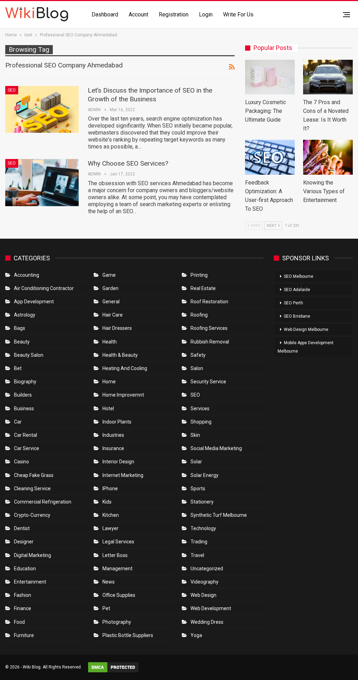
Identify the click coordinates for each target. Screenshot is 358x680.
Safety (198, 355)
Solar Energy (205, 475)
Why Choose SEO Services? (128, 163)
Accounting (26, 275)
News (108, 582)
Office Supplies (118, 595)
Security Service (208, 381)
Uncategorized (207, 568)
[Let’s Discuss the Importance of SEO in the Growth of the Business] (42, 109)
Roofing (199, 315)
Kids (107, 502)
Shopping (201, 422)
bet (18, 368)
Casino (21, 461)
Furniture (24, 635)
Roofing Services (209, 328)
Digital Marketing (32, 555)
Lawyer (110, 528)
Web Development (211, 608)
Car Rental (25, 435)
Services (200, 408)
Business (24, 408)
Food (19, 622)
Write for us (238, 14)
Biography (25, 381)
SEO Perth (293, 303)
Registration (173, 14)
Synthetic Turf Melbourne (219, 515)
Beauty (22, 342)
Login (206, 14)
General (111, 301)
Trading (199, 541)
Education (25, 568)
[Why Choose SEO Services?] (42, 182)
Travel (197, 555)
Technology (203, 528)
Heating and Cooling (124, 368)
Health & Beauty (120, 355)
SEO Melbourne (298, 276)
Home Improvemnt (123, 395)
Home (109, 381)
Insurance (113, 448)
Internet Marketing (122, 475)
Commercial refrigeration (42, 502)
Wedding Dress (207, 622)
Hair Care (112, 315)
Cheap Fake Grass (33, 475)
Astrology (24, 315)
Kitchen (110, 515)
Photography (116, 622)
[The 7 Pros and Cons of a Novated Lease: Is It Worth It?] (328, 77)
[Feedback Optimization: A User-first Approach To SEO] (270, 157)
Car (18, 422)
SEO (12, 90)
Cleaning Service (32, 488)
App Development (34, 301)
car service (26, 448)
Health (109, 342)
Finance (22, 608)
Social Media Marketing (216, 448)
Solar (196, 461)
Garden (110, 288)
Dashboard (105, 14)
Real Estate (203, 288)
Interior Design (118, 461)
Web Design (203, 595)
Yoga (196, 635)
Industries (113, 435)
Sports (198, 488)
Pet (106, 608)
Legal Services (118, 541)
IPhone (110, 488)
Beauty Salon (28, 355)
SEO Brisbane (297, 316)
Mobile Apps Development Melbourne (306, 347)
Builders (23, 395)
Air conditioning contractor (44, 288)
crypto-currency (32, 515)
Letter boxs (115, 555)
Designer (24, 541)
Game (109, 275)
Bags (19, 328)
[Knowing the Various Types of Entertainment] (328, 157)
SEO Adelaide (297, 289)
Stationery (202, 502)
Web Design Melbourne (306, 329)
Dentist (22, 528)
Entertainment (30, 582)
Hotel (108, 408)
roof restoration (209, 301)
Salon (197, 368)
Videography (205, 582)
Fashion (22, 595)
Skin (195, 435)
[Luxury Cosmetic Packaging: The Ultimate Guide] (270, 77)
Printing (199, 275)
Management (117, 568)
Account (138, 14)
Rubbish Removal (210, 342)
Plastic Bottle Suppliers (127, 635)
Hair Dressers (117, 328)
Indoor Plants (116, 422)
